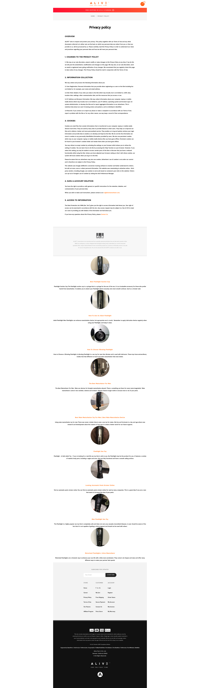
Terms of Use (87, 602)
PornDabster (109, 647)
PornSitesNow (116, 647)
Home (85, 588)
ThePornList (123, 647)
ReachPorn (70, 647)
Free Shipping (100, 597)
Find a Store (99, 611)
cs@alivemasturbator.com (112, 192)
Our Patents (87, 606)
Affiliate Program (88, 611)
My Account (111, 602)
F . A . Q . (98, 588)
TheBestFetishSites (100, 647)
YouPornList (77, 647)
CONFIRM (110, 574)
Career (86, 592)
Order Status (111, 597)
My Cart (98, 592)
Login (109, 588)
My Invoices (111, 606)
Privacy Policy (87, 597)
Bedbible (137, 647)
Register (110, 592)
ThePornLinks (84, 647)
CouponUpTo (91, 647)
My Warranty (111, 611)
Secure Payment (100, 602)
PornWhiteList (130, 647)
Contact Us (104, 214)
